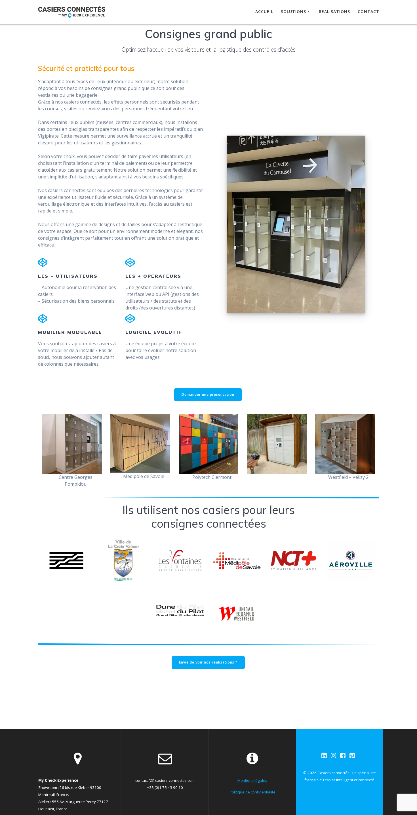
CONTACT (368, 11)
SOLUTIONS (293, 11)
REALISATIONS (334, 11)
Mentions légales (252, 780)
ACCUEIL (264, 11)
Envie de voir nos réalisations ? (208, 662)
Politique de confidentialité (252, 792)
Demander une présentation (208, 394)
